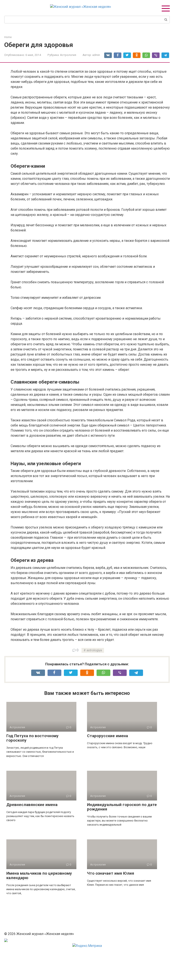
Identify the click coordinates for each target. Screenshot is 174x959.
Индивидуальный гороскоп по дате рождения (122, 807)
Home (8, 37)
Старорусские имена (107, 735)
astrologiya (94, 650)
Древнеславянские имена (32, 804)
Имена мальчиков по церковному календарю (39, 875)
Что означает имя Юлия (110, 873)
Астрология (68, 55)
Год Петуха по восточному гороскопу (32, 738)
